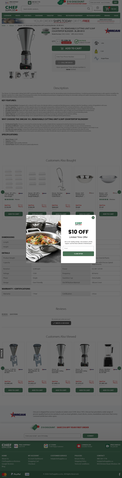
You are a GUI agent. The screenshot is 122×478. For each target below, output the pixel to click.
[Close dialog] (93, 217)
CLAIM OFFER (78, 253)
